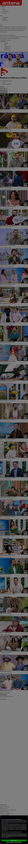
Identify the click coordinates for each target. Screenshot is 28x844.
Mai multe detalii (6, 823)
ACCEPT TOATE (14, 840)
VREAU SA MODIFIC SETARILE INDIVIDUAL (14, 842)
